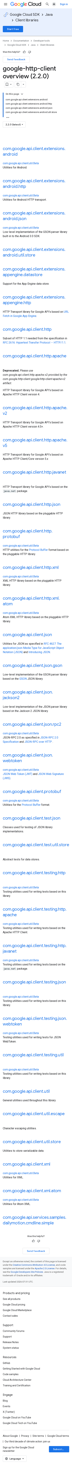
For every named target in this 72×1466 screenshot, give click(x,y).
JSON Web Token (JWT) (17, 774)
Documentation (21, 40)
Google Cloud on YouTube (17, 1417)
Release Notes (11, 1342)
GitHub (6, 1363)
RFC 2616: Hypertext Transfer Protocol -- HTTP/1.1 (34, 342)
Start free (13, 29)
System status (11, 1347)
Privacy (25, 1435)
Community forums (13, 1331)
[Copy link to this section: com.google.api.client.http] (55, 330)
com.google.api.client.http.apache (34, 356)
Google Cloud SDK (25, 14)
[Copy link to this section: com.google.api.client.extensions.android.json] (29, 219)
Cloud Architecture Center (17, 1379)
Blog (5, 1400)
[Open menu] (5, 4)
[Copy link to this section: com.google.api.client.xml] (53, 1164)
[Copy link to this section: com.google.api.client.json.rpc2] (64, 725)
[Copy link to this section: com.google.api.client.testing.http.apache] (20, 915)
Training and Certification (16, 1385)
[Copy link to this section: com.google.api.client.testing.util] (6, 1061)
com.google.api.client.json (27, 634)
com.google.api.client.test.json (31, 818)
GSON (23, 678)
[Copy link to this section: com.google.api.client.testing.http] (6, 879)
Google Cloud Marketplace (17, 1310)
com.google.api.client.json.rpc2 (32, 724)
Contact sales (10, 1315)
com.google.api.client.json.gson (32, 665)
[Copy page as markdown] (18, 84)
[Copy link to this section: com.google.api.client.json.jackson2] (22, 698)
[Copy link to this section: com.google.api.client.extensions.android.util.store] (38, 255)
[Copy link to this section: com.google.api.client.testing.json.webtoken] (25, 1024)
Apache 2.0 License (45, 1268)
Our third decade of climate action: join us (27, 1441)
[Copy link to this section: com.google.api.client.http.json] (63, 505)
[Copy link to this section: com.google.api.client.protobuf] (64, 792)
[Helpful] (24, 52)
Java (49, 14)
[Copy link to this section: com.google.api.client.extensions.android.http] (29, 187)
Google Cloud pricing (14, 1304)
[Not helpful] (29, 52)
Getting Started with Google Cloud (21, 1368)
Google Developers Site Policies (27, 1272)
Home (6, 40)
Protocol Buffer (38, 550)
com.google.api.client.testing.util (33, 1055)
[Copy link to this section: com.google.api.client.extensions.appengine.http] (34, 303)
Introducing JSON (39, 652)
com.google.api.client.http (27, 329)
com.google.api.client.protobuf (32, 791)
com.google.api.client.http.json (31, 504)
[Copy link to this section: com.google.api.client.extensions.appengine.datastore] (45, 275)
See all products (11, 1299)
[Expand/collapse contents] (22, 94)
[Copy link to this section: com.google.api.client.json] (55, 635)
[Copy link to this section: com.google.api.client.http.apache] (6, 362)
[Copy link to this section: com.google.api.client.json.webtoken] (25, 761)
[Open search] (47, 4)
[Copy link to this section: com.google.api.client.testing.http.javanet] (20, 951)
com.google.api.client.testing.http (34, 872)
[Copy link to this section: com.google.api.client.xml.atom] (64, 1191)
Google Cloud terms (58, 1435)
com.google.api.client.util (26, 1091)
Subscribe (59, 1449)
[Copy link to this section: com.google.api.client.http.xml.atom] (16, 604)
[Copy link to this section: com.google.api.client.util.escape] (6, 1120)
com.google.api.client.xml (26, 1164)
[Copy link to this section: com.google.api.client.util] (53, 1092)
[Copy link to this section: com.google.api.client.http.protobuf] (23, 537)
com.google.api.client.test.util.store (36, 844)
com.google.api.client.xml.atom (32, 1190)
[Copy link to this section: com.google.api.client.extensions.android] (21, 155)
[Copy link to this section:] (6, 139)
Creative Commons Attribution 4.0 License (34, 1265)
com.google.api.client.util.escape (34, 1113)
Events (6, 1406)
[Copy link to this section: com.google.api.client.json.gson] (65, 666)
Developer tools (42, 40)
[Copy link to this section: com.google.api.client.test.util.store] (6, 851)
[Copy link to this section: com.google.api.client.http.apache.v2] (10, 414)
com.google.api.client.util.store (32, 1141)
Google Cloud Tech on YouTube (20, 1423)
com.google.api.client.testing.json (34, 982)
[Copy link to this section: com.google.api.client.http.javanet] (6, 478)
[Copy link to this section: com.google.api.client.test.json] (63, 818)
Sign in (64, 4)
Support (7, 1336)
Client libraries (26, 20)
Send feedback (16, 59)
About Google (10, 1435)
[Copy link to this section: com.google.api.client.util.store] (64, 1142)
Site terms (38, 1435)
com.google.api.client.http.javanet (34, 472)
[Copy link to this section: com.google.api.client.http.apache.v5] (10, 446)
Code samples (11, 1374)
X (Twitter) (9, 1411)
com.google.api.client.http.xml (31, 567)
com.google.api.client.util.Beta (21, 163)
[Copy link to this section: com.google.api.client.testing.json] (6, 988)
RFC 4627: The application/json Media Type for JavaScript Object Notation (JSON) (33, 648)
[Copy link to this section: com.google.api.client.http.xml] (62, 568)
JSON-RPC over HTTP (38, 741)
